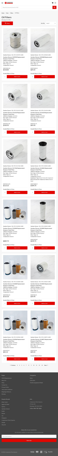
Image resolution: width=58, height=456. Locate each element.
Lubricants (32, 380)
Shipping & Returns (6, 391)
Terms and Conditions (7, 389)
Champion (4, 418)
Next (45, 365)
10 (33, 365)
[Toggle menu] (2, 3)
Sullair (3, 411)
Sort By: (43, 23)
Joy (2, 415)
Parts (31, 378)
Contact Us (4, 385)
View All (4, 424)
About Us (4, 380)
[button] (7, 23)
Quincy (3, 406)
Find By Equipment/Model (36, 382)
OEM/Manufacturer (7, 378)
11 (36, 365)
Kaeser (3, 413)
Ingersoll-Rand (5, 404)
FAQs (3, 382)
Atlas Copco (5, 402)
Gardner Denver (6, 409)
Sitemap (4, 394)
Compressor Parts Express (8, 420)
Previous (13, 365)
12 (39, 365)
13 (42, 365)
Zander (3, 422)
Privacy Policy (5, 387)
